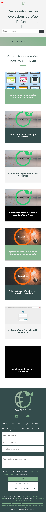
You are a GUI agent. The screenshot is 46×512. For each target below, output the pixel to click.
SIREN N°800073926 (38, 498)
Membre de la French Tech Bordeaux (32, 503)
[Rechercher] (41, 31)
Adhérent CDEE (6, 503)
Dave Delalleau (18, 498)
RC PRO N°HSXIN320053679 (23, 501)
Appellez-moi (24, 484)
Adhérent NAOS (16, 503)
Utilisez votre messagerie (24, 488)
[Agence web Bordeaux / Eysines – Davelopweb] (23, 3)
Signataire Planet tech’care (9, 505)
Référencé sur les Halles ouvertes (27, 505)
